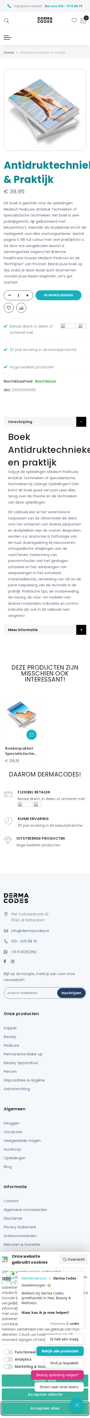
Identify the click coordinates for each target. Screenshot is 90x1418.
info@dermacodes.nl (30, 930)
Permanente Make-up (23, 1054)
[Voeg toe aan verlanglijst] (9, 308)
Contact (11, 1201)
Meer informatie (23, 629)
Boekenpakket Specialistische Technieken (19, 751)
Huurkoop (12, 1149)
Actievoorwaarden (20, 1235)
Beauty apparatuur (21, 1062)
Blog (8, 1166)
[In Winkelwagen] (31, 735)
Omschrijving (20, 421)
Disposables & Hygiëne (24, 1080)
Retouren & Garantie (22, 1244)
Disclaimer (13, 1218)
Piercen (10, 1071)
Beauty (10, 1036)
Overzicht (76, 1259)
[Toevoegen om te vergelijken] (21, 308)
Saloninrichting (17, 1088)
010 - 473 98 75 (24, 941)
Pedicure (11, 1045)
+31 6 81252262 (23, 951)
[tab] (45, 422)
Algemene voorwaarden (25, 1209)
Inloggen (12, 1123)
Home (9, 52)
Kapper (10, 1028)
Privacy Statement (20, 1227)
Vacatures (13, 1131)
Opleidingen (15, 1158)
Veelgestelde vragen (22, 1140)
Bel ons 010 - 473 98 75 (63, 6)
